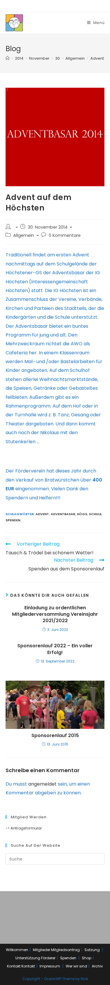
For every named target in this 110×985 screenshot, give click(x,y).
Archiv (97, 966)
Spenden (13, 520)
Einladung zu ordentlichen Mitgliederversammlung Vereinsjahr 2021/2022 (55, 614)
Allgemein (23, 235)
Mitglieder (41, 949)
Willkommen (17, 949)
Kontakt (14, 966)
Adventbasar (63, 514)
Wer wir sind (76, 966)
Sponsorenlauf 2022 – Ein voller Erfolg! (55, 649)
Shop (86, 957)
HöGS (82, 514)
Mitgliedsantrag (65, 949)
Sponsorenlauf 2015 (55, 735)
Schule (95, 514)
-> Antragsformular (24, 828)
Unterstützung (27, 957)
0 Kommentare (65, 235)
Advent (42, 514)
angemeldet (42, 784)
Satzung (92, 949)
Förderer (48, 957)
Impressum (50, 966)
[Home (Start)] (7, 58)
